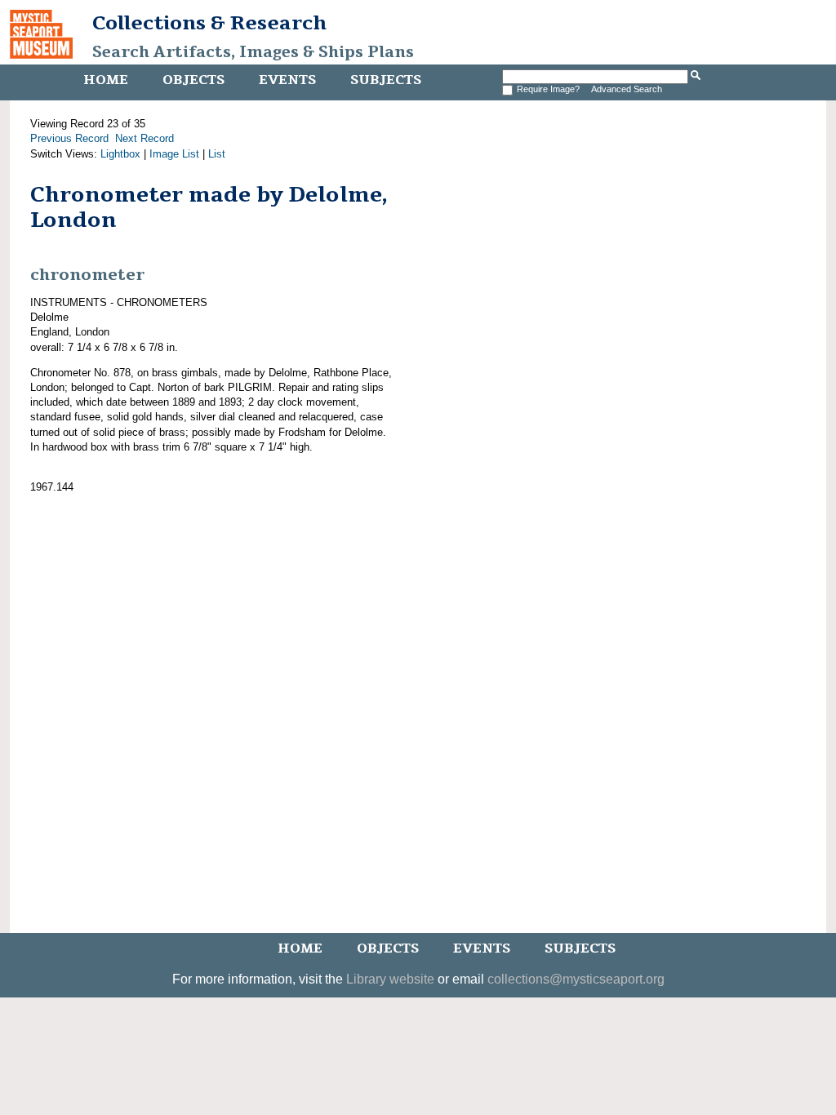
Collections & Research (209, 23)
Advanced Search (626, 89)
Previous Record (69, 138)
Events (287, 80)
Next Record (144, 138)
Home (105, 80)
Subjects (385, 80)
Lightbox (120, 154)
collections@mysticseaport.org (576, 979)
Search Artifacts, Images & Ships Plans (253, 52)
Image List (174, 154)
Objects (193, 80)
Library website (390, 979)
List (216, 154)
